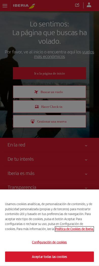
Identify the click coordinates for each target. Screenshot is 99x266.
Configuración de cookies (49, 242)
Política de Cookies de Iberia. (74, 229)
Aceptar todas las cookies (49, 256)
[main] (49, 227)
